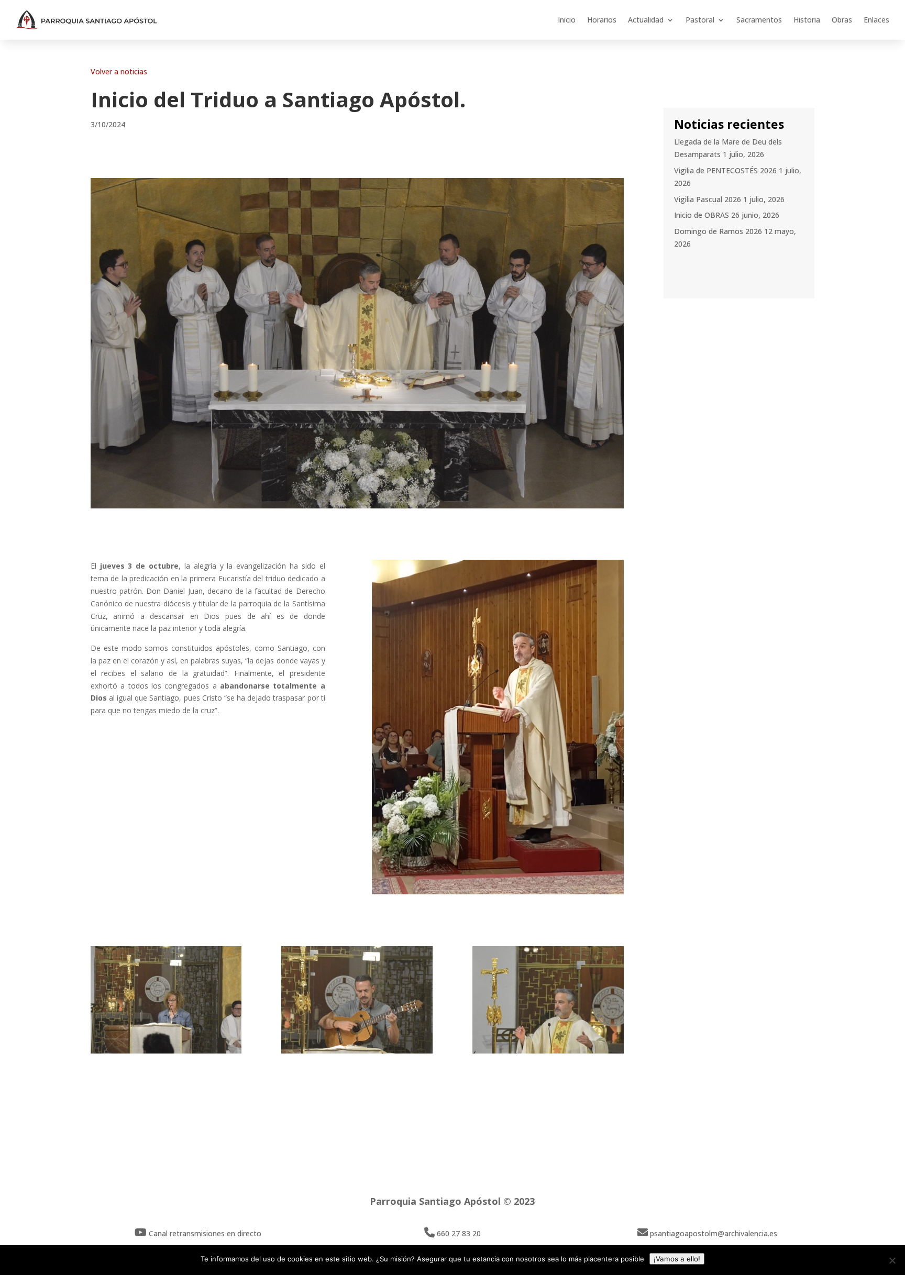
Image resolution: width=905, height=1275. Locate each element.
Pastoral (700, 20)
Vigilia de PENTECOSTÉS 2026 (725, 170)
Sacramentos (759, 20)
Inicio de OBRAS (701, 215)
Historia (806, 20)
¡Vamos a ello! (677, 1259)
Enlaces (876, 20)
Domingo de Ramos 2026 (718, 231)
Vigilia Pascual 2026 (707, 199)
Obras (842, 20)
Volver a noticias (119, 71)
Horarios (601, 20)
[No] (892, 1260)
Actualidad (646, 20)
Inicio (567, 20)
